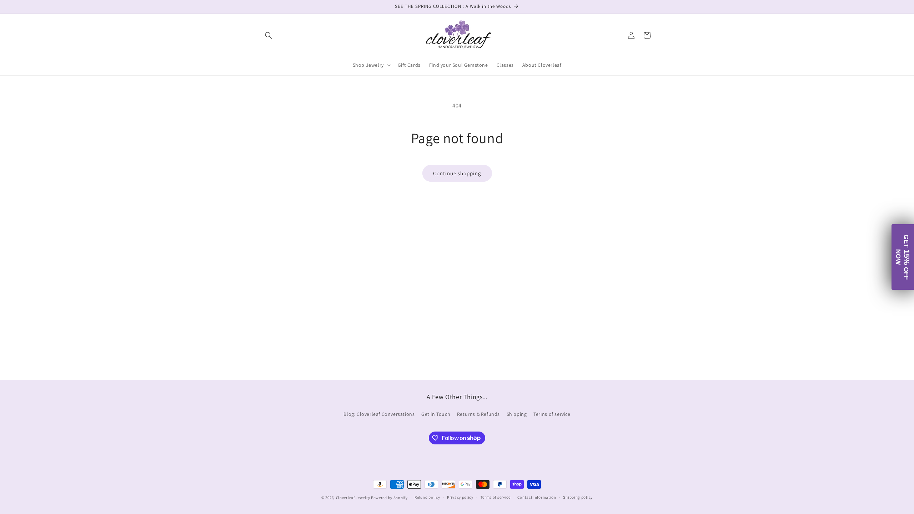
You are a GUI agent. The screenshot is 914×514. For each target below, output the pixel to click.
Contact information (536, 497)
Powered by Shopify (389, 497)
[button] (268, 35)
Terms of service (552, 414)
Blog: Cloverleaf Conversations (379, 414)
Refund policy (427, 497)
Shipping (517, 414)
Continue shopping (457, 173)
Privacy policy (460, 497)
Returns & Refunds (478, 414)
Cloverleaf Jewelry (353, 497)
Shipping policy (578, 497)
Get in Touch (435, 414)
